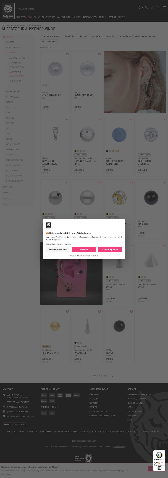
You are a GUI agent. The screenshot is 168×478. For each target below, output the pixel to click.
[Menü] (163, 452)
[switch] (159, 468)
